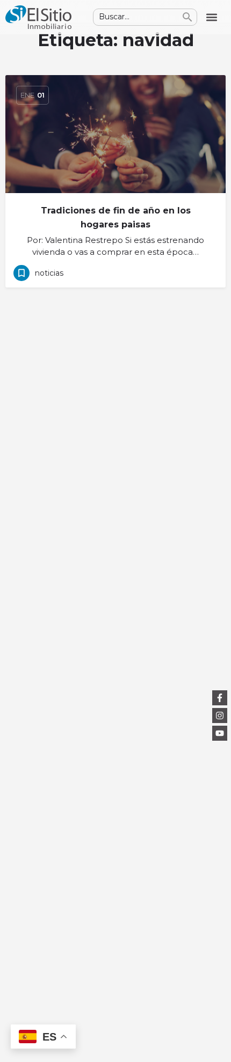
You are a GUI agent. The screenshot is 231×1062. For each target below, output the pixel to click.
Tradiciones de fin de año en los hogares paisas (116, 217)
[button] (211, 17)
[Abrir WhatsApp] (204, 1035)
